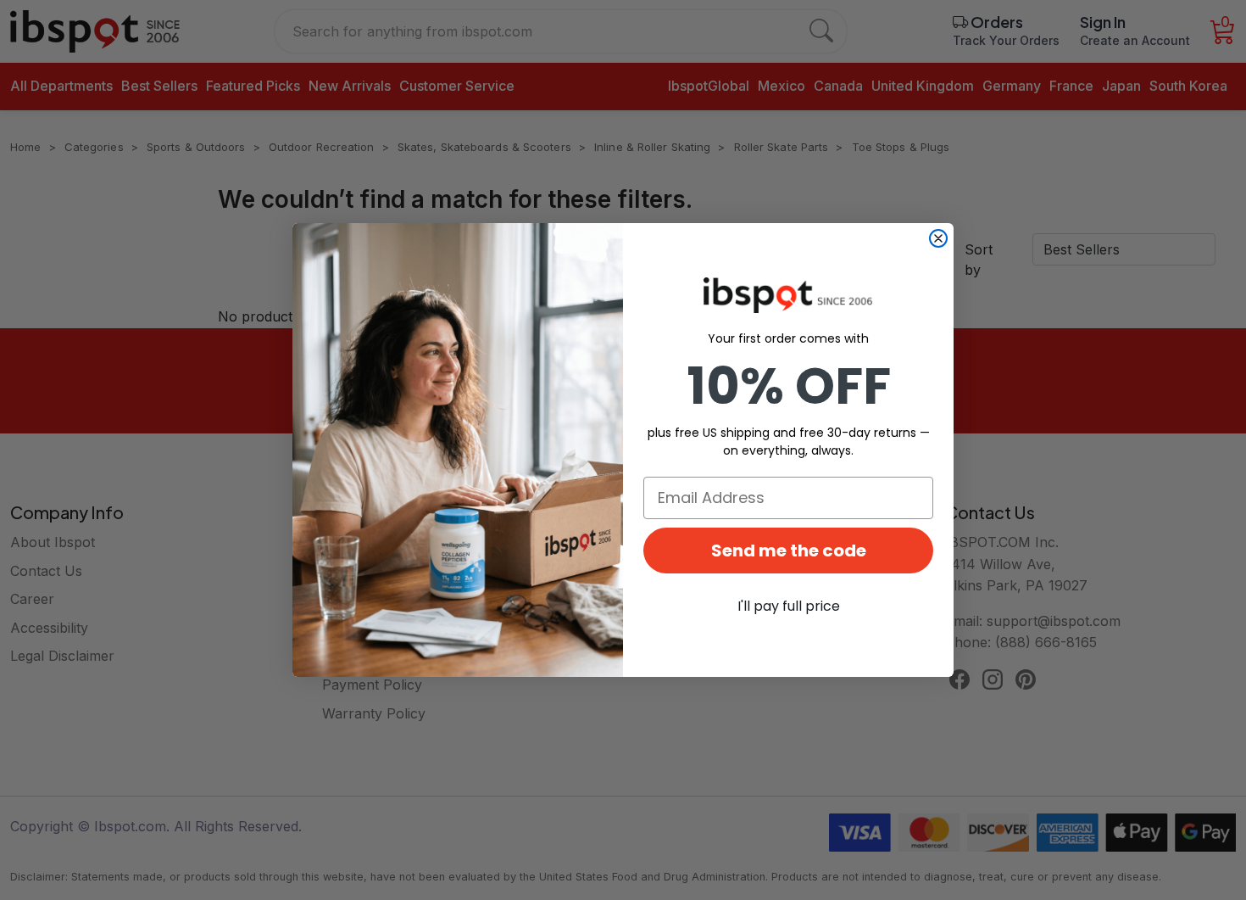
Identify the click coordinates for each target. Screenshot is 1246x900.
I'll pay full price (788, 606)
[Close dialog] (938, 238)
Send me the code (788, 550)
